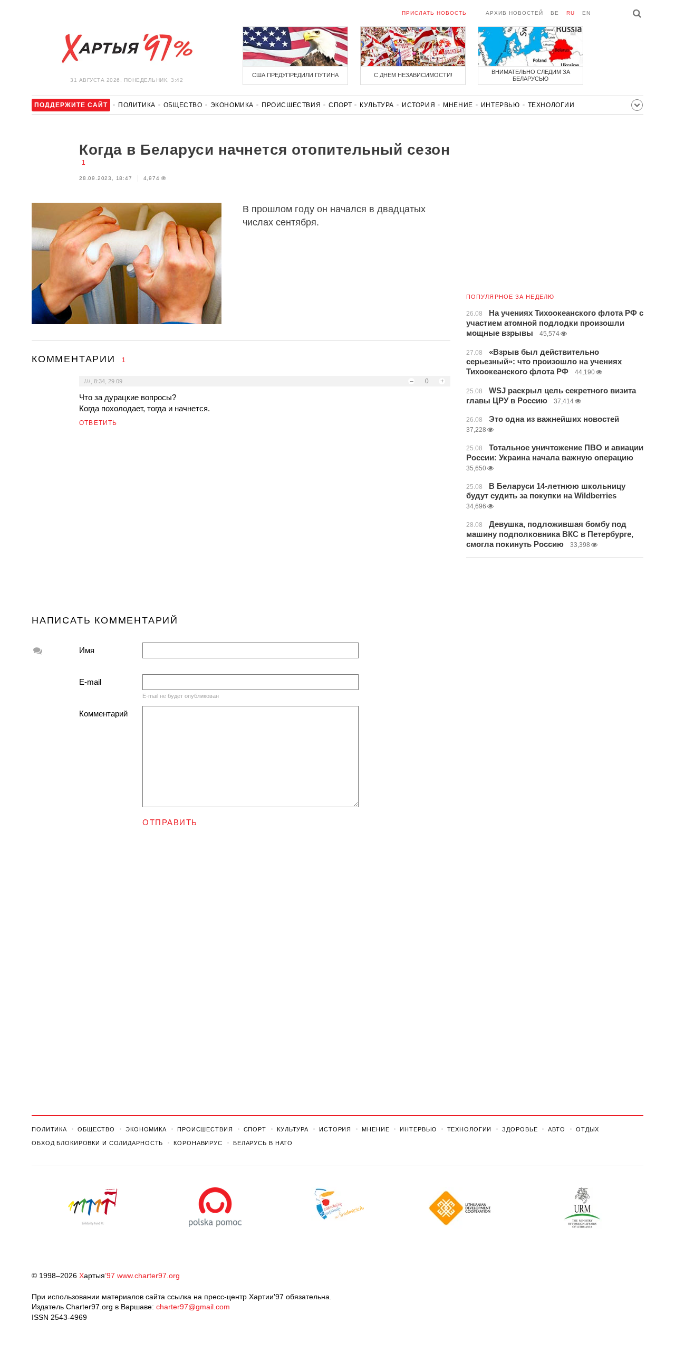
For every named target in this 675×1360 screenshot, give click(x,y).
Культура (377, 105)
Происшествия (291, 105)
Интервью (500, 105)
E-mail (90, 681)
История (418, 105)
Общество (182, 105)
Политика (137, 105)
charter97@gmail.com (193, 1306)
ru (570, 13)
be (555, 13)
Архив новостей (514, 13)
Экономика (232, 105)
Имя (86, 650)
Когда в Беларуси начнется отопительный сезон (264, 149)
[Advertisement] (241, 525)
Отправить (170, 822)
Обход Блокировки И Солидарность (97, 1143)
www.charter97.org (148, 1275)
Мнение (458, 105)
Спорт (340, 105)
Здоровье (519, 1129)
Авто (556, 1129)
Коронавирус (198, 1143)
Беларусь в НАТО (263, 1143)
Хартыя (126, 48)
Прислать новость (434, 13)
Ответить (98, 423)
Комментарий (103, 713)
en (586, 13)
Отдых (587, 1129)
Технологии (551, 105)
